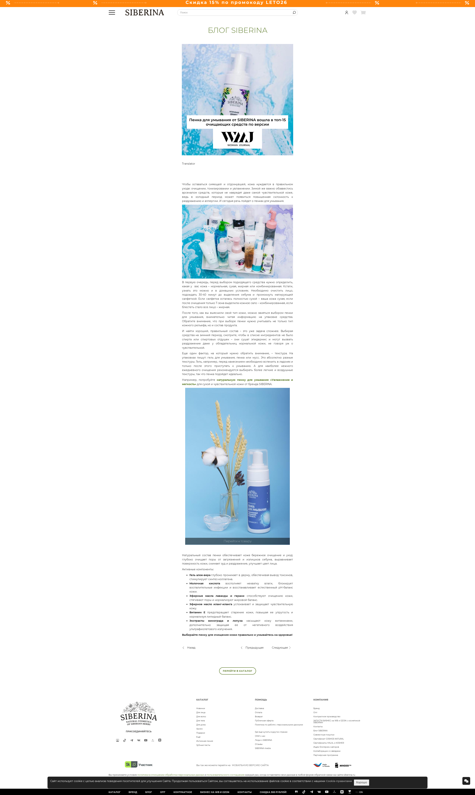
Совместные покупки (323, 735)
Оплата (258, 712)
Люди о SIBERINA (263, 740)
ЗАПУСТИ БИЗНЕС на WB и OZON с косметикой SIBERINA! (336, 721)
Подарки (200, 733)
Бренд (316, 708)
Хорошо (361, 782)
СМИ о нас (260, 736)
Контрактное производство (326, 716)
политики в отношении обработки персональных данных (170, 774)
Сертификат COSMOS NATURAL (328, 739)
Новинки (200, 708)
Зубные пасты (203, 745)
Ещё (198, 737)
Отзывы (259, 744)
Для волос (201, 716)
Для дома (201, 725)
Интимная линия (204, 741)
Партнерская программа (325, 755)
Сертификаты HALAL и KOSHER (328, 743)
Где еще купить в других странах (271, 732)
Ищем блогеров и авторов (326, 747)
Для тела (200, 720)
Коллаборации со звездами (326, 751)
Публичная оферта (264, 720)
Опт (315, 712)
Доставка (259, 708)
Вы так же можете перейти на (232, 765)
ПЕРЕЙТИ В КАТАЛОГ (237, 671)
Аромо (199, 729)
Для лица (200, 712)
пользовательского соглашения (225, 774)
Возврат (259, 716)
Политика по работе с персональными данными (279, 725)
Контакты (318, 726)
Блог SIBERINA (320, 730)
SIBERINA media (263, 748)
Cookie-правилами (339, 781)
